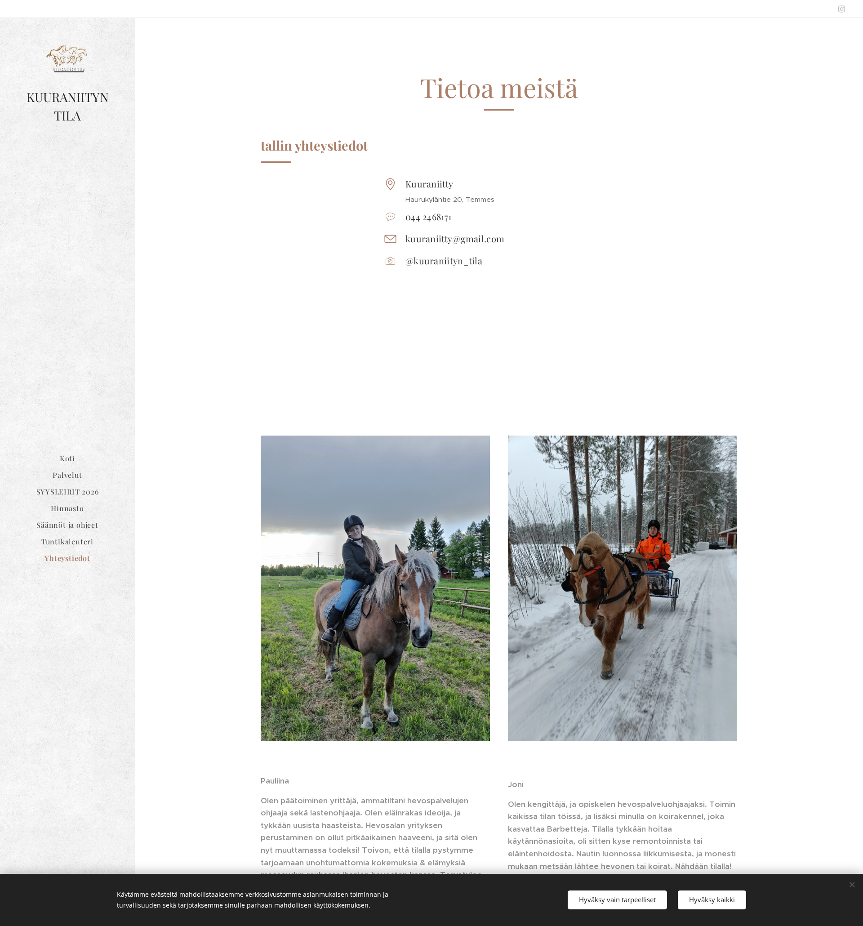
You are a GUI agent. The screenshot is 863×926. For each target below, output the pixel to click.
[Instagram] (841, 9)
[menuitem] (67, 458)
